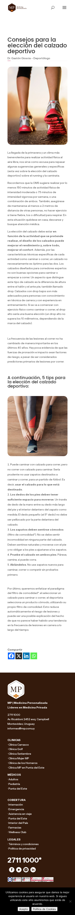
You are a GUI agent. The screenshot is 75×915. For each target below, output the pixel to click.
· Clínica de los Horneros (23, 763)
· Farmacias (14, 827)
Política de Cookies (44, 909)
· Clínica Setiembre (19, 753)
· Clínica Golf (15, 749)
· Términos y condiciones (23, 844)
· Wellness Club (17, 832)
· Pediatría (14, 784)
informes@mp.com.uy (21, 728)
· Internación (15, 804)
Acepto (23, 909)
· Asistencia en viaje (20, 814)
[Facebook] (11, 656)
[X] (18, 656)
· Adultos (13, 779)
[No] (70, 901)
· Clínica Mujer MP (18, 758)
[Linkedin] (26, 656)
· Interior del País (18, 823)
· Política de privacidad (22, 848)
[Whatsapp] (33, 656)
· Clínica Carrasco (18, 744)
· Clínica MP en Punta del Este (26, 767)
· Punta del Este (17, 788)
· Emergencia (16, 809)
